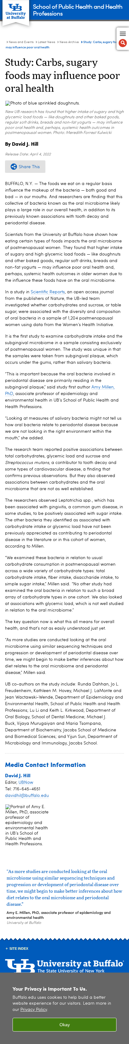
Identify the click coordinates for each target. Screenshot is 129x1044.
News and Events (21, 42)
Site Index (18, 948)
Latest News (46, 42)
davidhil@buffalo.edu (27, 795)
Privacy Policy (33, 1009)
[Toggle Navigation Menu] (122, 38)
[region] (64, 1008)
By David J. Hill (21, 143)
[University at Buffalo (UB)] (16, 9)
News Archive (69, 42)
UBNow (25, 782)
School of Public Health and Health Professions (77, 9)
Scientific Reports (48, 292)
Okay (64, 1024)
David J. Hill (17, 775)
